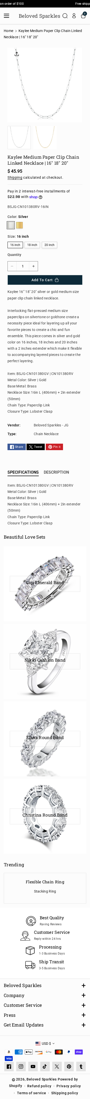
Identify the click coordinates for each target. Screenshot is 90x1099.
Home (8, 31)
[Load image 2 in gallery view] (44, 137)
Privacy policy (68, 1086)
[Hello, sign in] (74, 15)
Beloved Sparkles (23, 985)
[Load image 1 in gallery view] (19, 137)
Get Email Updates (24, 1025)
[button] (8, 15)
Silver (11, 225)
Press (10, 1015)
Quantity (14, 255)
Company (14, 995)
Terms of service (31, 1093)
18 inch (32, 245)
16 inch (15, 245)
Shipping (15, 177)
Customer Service (23, 1005)
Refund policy (39, 1086)
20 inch (49, 245)
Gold (19, 225)
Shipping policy (64, 1093)
